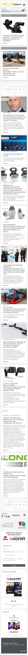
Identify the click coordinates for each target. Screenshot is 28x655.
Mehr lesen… (5, 43)
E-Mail (4, 549)
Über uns (5, 643)
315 (14, 86)
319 (5, 89)
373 (16, 92)
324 (24, 89)
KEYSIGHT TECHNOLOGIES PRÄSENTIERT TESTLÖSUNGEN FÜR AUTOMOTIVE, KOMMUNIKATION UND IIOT (13, 420)
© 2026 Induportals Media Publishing (14, 645)
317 (21, 86)
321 (12, 89)
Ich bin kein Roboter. (10, 555)
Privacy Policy (13, 643)
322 (16, 89)
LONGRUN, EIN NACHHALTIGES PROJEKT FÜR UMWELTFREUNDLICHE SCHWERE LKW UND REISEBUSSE (14, 474)
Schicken (14, 565)
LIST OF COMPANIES (8, 646)
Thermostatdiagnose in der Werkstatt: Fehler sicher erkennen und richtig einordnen (13, 38)
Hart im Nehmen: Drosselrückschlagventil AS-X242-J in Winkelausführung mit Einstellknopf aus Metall (14, 228)
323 (20, 89)
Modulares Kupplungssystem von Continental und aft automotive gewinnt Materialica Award (14, 344)
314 (10, 86)
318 (25, 86)
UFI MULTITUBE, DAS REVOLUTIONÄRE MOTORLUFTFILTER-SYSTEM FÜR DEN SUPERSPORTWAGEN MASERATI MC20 (14, 387)
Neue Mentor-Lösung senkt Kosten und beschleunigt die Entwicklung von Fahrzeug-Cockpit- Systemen (14, 117)
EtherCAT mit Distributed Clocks (13, 155)
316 (17, 86)
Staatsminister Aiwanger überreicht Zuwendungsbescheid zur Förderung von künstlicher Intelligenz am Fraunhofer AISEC (14, 269)
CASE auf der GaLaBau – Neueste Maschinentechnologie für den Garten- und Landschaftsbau (13, 71)
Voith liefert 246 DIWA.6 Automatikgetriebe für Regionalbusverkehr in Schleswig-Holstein (14, 309)
